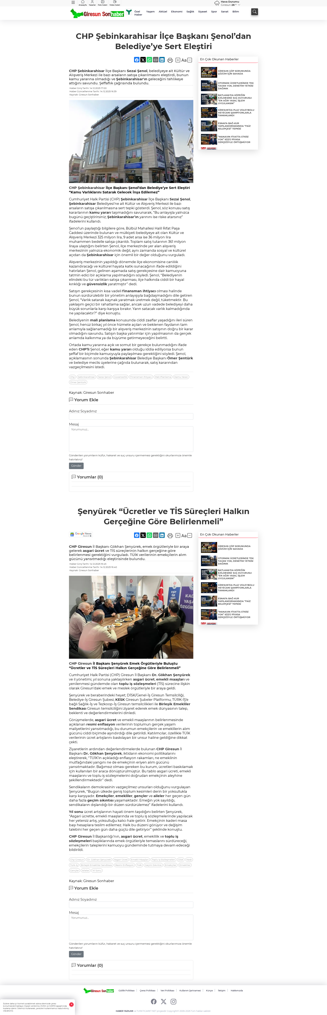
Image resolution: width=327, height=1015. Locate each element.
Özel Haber (138, 13)
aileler (159, 796)
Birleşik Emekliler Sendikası (96, 865)
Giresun (84, 547)
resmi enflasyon (100, 724)
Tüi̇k (139, 865)
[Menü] (73, 2)
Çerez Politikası (147, 990)
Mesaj (74, 424)
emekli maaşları (170, 679)
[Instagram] (173, 1001)
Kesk (189, 859)
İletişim (221, 990)
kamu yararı (100, 212)
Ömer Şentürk (180, 358)
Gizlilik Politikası (127, 990)
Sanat (224, 11)
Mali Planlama (163, 377)
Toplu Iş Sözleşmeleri (163, 859)
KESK (120, 700)
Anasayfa (83, 5)
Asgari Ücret (121, 859)
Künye (209, 990)
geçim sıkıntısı (100, 800)
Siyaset (202, 11)
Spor (214, 11)
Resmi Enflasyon (124, 865)
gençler (141, 796)
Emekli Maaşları (140, 859)
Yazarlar (92, 5)
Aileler (85, 870)
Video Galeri (115, 5)
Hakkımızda (237, 990)
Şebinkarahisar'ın (131, 79)
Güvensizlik (120, 377)
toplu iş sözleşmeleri (137, 684)
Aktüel (163, 11)
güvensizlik (97, 284)
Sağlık (190, 11)
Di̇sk (180, 859)
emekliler (124, 796)
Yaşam (150, 11)
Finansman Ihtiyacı (141, 377)
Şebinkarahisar (91, 71)
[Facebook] (154, 1001)
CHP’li (84, 349)
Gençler (74, 870)
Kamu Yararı (181, 377)
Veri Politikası (167, 990)
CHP (73, 71)
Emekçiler (105, 796)
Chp (72, 377)
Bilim (235, 11)
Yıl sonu (76, 812)
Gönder (76, 465)
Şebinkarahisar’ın (123, 217)
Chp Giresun (77, 859)
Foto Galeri (102, 5)
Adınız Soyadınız (83, 411)
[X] (163, 1001)
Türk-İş (74, 865)
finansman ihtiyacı (139, 291)
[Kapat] (71, 1004)
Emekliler (181, 704)
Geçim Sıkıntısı (153, 865)
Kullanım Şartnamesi (190, 990)
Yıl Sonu (96, 870)
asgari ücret (93, 551)
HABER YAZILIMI (124, 1011)
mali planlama (102, 320)
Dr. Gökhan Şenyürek (171, 675)
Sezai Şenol (137, 71)
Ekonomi (176, 11)
